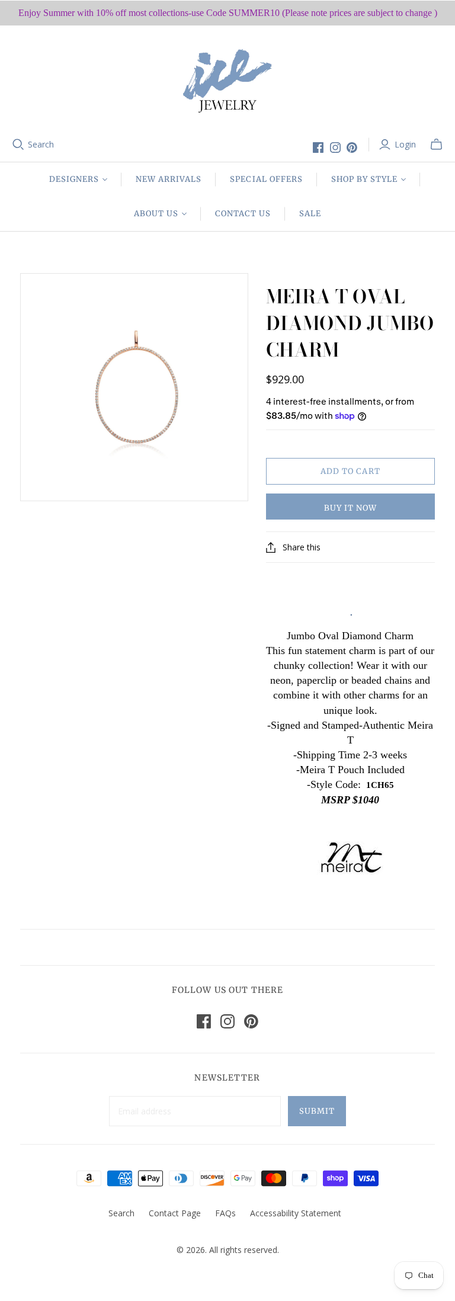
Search (41, 144)
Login (405, 144)
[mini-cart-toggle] (436, 144)
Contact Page (175, 1213)
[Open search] (18, 144)
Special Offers (266, 179)
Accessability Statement (295, 1213)
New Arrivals (168, 179)
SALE (310, 214)
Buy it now (350, 508)
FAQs (225, 1213)
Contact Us (243, 214)
